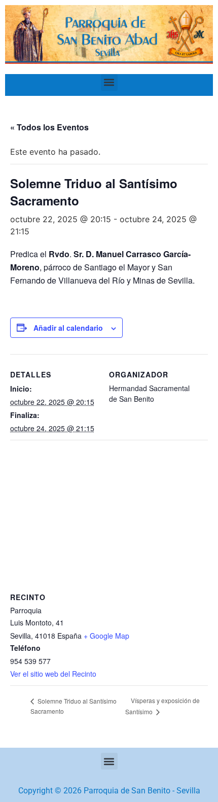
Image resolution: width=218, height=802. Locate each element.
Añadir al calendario (68, 328)
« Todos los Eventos (49, 127)
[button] (109, 82)
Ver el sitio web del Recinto (53, 674)
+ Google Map (106, 636)
